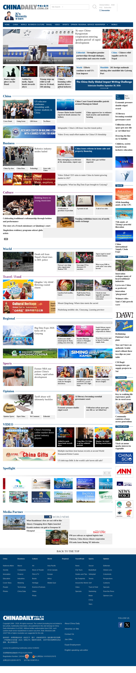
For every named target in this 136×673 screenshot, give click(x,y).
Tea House (46, 121)
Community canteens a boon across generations (123, 419)
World (79, 67)
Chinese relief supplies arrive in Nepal (121, 55)
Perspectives (107, 586)
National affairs (8, 573)
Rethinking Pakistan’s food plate (122, 337)
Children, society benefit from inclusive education (123, 147)
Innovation (6, 581)
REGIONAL (82, 25)
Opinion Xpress (8, 424)
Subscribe (107, 8)
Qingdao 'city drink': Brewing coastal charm (44, 292)
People (5, 594)
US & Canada (52, 577)
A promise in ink (82, 209)
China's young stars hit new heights (102, 388)
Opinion (8, 398)
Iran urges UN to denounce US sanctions (82, 274)
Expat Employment (72, 652)
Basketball (92, 577)
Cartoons (106, 590)
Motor (91, 603)
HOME (7, 25)
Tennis (91, 586)
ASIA (113, 5)
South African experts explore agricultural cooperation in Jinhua (103, 337)
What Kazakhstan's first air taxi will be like (44, 528)
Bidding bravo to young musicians (43, 199)
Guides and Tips (81, 581)
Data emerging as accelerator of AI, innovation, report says (69, 161)
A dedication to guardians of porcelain (65, 210)
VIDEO (57, 25)
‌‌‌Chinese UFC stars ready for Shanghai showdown (64, 389)
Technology (34, 168)
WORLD (24, 25)
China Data (21, 168)
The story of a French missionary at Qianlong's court (26, 226)
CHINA (15, 25)
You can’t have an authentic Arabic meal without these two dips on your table (123, 351)
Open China (21, 424)
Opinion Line (107, 603)
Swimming (92, 598)
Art (33, 573)
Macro (20, 573)
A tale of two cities (102, 209)
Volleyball (92, 581)
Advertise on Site (72, 636)
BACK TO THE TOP (68, 558)
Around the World (81, 590)
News (77, 573)
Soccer (91, 573)
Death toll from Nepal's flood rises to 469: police (43, 264)
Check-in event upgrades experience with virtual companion (103, 303)
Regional (9, 325)
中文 (101, 8)
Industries (21, 586)
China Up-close (8, 168)
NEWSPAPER (99, 25)
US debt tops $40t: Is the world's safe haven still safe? (80, 468)
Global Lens (107, 577)
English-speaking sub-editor (76, 657)
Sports (7, 370)
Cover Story (7, 590)
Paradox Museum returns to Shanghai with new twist (83, 348)
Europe (50, 581)
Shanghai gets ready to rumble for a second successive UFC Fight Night (84, 390)
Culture (8, 192)
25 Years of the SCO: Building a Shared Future (31, 60)
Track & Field (93, 594)
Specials (78, 598)
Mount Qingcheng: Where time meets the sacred (78, 310)
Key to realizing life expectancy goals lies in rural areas (124, 396)
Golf (90, 590)
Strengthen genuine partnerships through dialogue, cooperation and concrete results (90, 55)
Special (119, 185)
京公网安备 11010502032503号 (45, 663)
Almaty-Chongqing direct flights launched (44, 531)
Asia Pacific (51, 573)
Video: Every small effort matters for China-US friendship (82, 134)
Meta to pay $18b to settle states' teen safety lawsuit (103, 274)
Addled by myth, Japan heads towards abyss (65, 450)
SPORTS (65, 25)
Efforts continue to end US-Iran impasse (85, 70)
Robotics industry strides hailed (43, 150)
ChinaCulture (122, 426)
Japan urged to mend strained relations (103, 262)
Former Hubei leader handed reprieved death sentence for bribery (69, 115)
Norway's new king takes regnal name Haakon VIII (64, 274)
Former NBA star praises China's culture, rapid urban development (44, 380)
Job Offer (69, 646)
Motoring (21, 590)
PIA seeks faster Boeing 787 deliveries (84, 550)
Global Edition (104, 5)
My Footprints (80, 586)
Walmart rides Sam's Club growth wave (124, 301)
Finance (20, 581)
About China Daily (72, 631)
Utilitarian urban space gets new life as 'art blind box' (97, 416)
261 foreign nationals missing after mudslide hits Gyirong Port (116, 70)
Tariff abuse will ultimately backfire (44, 405)
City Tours (78, 577)
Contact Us (69, 641)
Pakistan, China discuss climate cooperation (87, 546)
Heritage (35, 590)
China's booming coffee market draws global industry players (44, 441)
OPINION (74, 25)
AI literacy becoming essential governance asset (123, 116)
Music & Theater (38, 577)
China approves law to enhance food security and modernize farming (98, 115)
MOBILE (114, 25)
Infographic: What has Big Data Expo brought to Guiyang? (82, 184)
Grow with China (47, 169)
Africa (49, 586)
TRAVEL (49, 25)
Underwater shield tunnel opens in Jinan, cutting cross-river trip (65, 348)
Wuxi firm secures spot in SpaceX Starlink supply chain (103, 347)
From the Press (108, 598)
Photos (5, 598)
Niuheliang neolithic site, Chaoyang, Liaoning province (81, 317)
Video (34, 598)
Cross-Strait (7, 121)
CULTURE (40, 25)
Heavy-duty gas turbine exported (95, 161)
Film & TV (35, 581)
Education (6, 586)
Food (17, 284)
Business (8, 143)
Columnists (121, 377)
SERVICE (90, 25)
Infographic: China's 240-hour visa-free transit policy (80, 128)
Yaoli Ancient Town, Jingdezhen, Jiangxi (83, 301)
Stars (90, 611)
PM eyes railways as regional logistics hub (86, 543)
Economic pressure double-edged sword (68, 416)
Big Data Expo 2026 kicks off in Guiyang (44, 338)
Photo (34, 603)
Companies (22, 577)
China (114, 52)
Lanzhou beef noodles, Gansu (65, 301)
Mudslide (104, 67)
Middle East (51, 590)
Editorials (80, 52)
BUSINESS (32, 25)
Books (34, 586)
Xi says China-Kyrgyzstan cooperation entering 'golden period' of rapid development (87, 36)
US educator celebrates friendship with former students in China (43, 107)
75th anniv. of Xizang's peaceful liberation (123, 224)
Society (5, 577)
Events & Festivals (38, 594)
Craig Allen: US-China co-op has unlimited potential (84, 450)
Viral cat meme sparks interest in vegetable (123, 446)
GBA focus (33, 121)
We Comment (34, 424)
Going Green (21, 121)
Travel (7, 284)
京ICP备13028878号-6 (31, 667)
